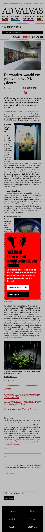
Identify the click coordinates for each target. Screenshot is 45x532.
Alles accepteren (14, 294)
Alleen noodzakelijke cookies (18, 287)
